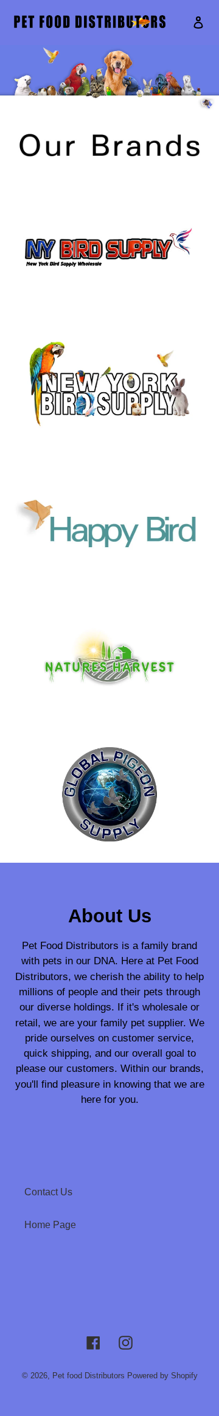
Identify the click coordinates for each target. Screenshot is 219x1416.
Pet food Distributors (88, 1375)
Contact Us (48, 1192)
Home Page (50, 1225)
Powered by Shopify (162, 1375)
